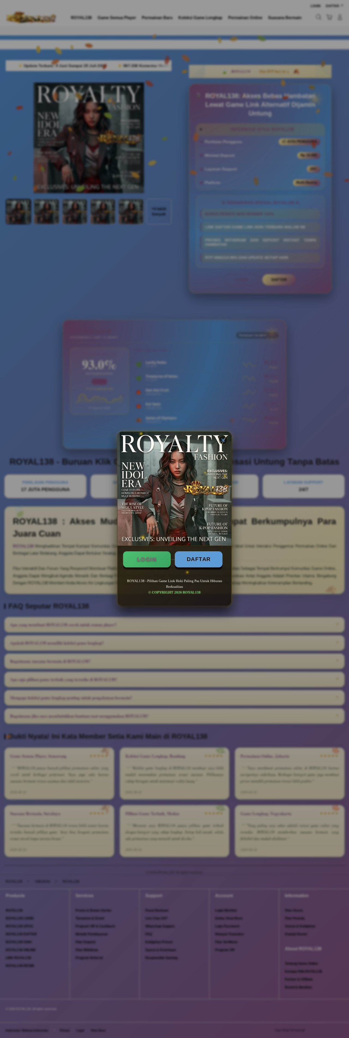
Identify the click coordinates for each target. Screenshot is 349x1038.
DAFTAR (199, 559)
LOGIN (147, 559)
